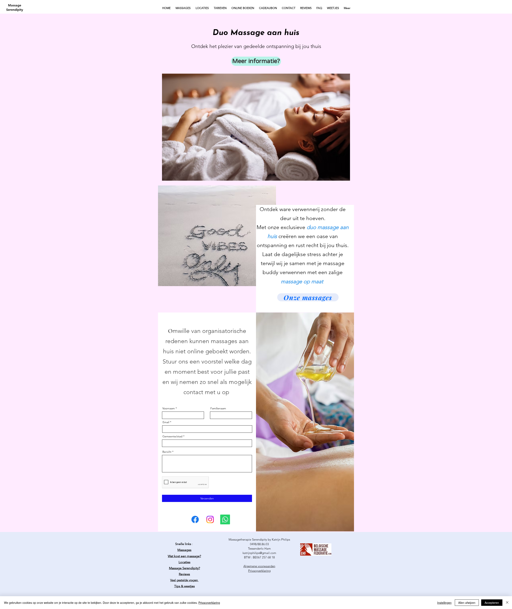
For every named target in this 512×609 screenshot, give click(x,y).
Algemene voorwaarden (259, 566)
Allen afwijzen (466, 603)
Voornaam (168, 408)
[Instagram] (210, 519)
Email (166, 422)
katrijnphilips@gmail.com (259, 553)
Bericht (166, 451)
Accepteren (492, 603)
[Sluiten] (507, 602)
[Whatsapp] (225, 519)
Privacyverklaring (209, 603)
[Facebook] (195, 519)
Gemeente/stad (172, 436)
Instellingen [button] (444, 603)
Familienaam (218, 408)
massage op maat (303, 281)
